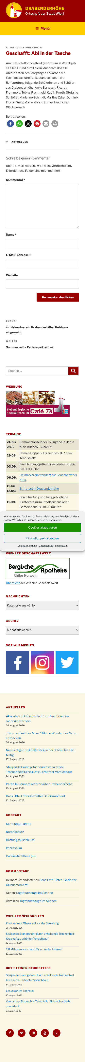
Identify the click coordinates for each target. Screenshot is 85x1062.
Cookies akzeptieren (42, 527)
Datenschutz (46, 545)
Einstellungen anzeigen (42, 538)
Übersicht (13, 583)
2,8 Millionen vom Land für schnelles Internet (34, 949)
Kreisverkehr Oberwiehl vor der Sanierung (32, 923)
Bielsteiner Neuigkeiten (28, 968)
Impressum (61, 545)
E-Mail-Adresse (18, 255)
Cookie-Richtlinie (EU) (21, 856)
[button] (10, 123)
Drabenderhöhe (44, 8)
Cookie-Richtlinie (27, 545)
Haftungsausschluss (20, 840)
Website (12, 275)
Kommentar (15, 180)
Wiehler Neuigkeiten (25, 916)
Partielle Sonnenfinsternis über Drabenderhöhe (39, 784)
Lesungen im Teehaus (20, 990)
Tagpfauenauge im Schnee (34, 893)
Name (11, 234)
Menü (45, 28)
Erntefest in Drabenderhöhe (39, 488)
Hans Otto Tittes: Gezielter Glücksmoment (35, 796)
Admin (37, 47)
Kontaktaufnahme (18, 824)
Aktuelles (19, 142)
